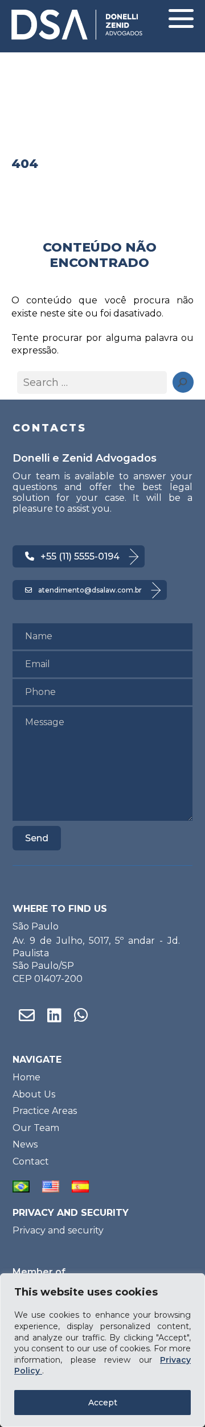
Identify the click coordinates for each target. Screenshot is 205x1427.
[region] (102, 1350)
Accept (102, 1402)
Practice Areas (45, 1110)
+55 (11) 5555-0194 (80, 556)
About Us (34, 1094)
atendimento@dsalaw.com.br (90, 590)
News (25, 1144)
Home (26, 1077)
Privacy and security (58, 1230)
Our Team (36, 1127)
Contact (31, 1161)
